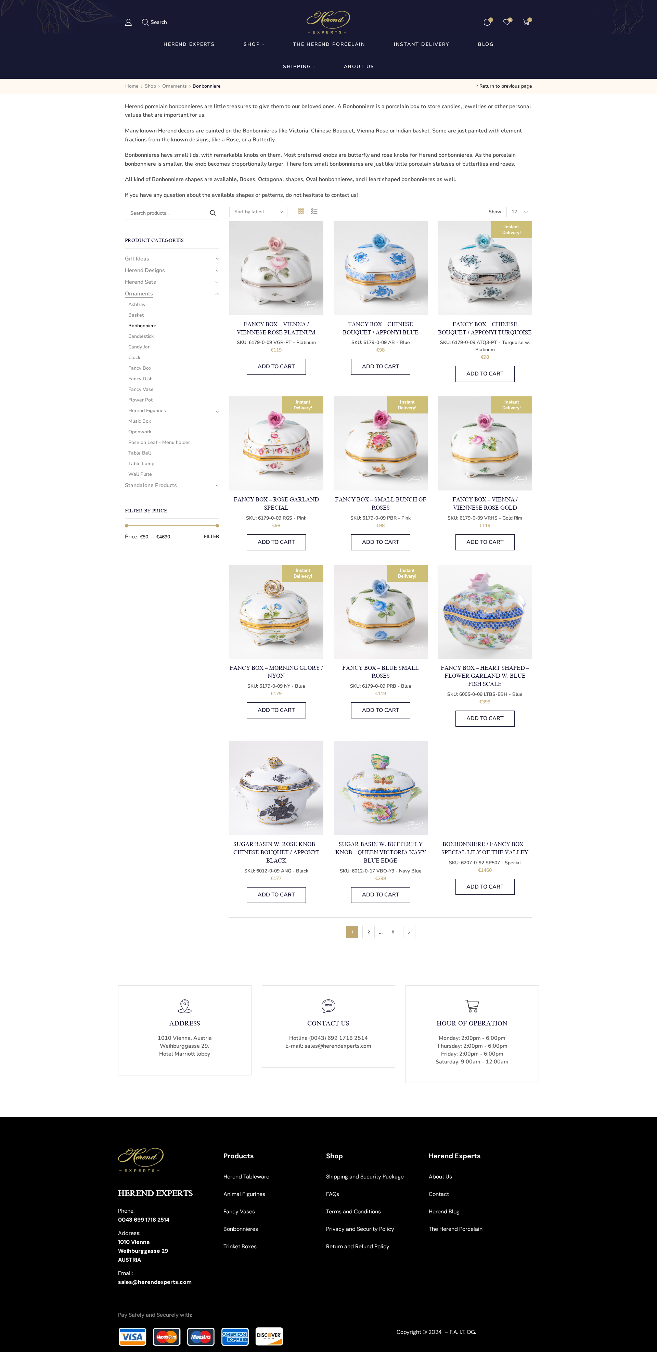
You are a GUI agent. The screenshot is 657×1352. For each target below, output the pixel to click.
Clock (134, 357)
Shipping (297, 66)
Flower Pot (140, 400)
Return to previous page (505, 86)
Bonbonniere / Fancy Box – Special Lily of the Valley (484, 848)
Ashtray (136, 304)
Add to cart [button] (276, 366)
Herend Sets (140, 282)
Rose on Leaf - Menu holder (159, 442)
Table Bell (139, 453)
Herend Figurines (147, 410)
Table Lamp (141, 463)
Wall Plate (140, 474)
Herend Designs (145, 270)
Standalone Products (151, 485)
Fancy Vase (141, 389)
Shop (252, 44)
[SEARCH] (212, 213)
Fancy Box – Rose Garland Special (276, 504)
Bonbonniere (142, 325)
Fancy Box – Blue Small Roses (380, 672)
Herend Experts (189, 44)
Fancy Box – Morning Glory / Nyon (276, 672)
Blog (486, 44)
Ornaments (174, 86)
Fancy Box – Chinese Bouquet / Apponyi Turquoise (485, 328)
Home (132, 86)
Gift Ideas (137, 259)
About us (359, 66)
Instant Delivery (421, 44)
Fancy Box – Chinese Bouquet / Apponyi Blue (380, 328)
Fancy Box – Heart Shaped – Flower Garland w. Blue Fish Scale (485, 676)
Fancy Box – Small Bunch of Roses (380, 504)
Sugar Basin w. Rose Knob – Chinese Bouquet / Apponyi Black (276, 852)
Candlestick (141, 336)
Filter (211, 536)
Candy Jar (139, 347)
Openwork (139, 432)
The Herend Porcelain (329, 44)
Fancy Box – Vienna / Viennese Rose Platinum (276, 328)
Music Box (139, 421)
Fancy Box (139, 368)
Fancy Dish (140, 378)
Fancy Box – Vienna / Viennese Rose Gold (485, 504)
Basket (136, 315)
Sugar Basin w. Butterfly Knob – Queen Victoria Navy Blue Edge (380, 852)
